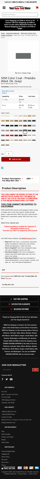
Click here (8, 278)
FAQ (3, 431)
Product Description (11, 178)
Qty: (2, 154)
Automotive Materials (12, 33)
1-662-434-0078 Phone (8, 414)
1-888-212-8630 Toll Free (9, 411)
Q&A (28, 178)
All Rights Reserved (10, 474)
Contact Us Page (7, 417)
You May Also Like (10, 180)
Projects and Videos (8, 437)
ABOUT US (31, 196)
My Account (5, 462)
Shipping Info (5, 454)
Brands (4, 439)
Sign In (4, 465)
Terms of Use (33, 474)
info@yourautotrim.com (8, 422)
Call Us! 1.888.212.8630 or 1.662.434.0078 (21, 2)
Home (3, 33)
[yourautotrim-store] (20, 8)
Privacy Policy (22, 474)
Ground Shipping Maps (8, 451)
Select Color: (5, 113)
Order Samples (6, 434)
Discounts (4, 459)
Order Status (5, 442)
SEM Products (27, 238)
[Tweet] (2, 168)
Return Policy (6, 457)
